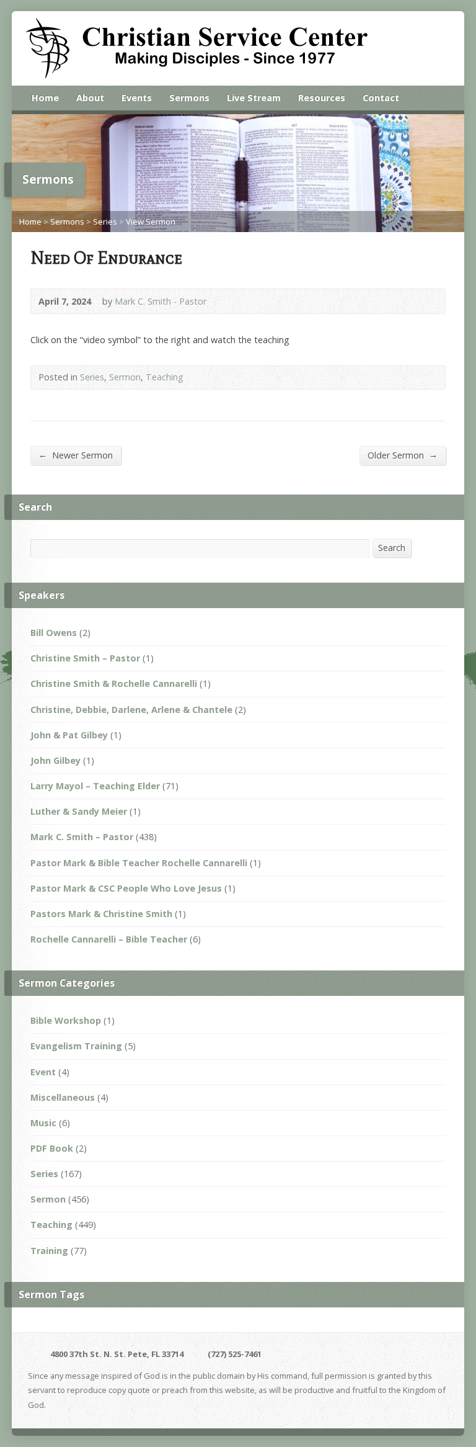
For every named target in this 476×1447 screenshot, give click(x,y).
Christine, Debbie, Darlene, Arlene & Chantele (131, 709)
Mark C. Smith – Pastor (81, 837)
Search (391, 547)
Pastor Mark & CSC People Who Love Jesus (126, 888)
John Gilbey (55, 760)
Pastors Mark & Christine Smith (101, 914)
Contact (381, 98)
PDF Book (51, 1148)
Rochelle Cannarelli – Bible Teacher (108, 939)
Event (43, 1072)
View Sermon (150, 221)
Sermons (189, 98)
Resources (321, 98)
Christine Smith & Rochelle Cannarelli (113, 683)
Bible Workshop (65, 1020)
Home (45, 98)
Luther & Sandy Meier (78, 811)
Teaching (164, 377)
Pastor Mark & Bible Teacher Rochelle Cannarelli (138, 863)
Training (49, 1251)
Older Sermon (403, 455)
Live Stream (254, 98)
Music (43, 1123)
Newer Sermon (75, 455)
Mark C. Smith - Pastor (160, 301)
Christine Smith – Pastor (85, 658)
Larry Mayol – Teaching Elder (95, 786)
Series (105, 221)
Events (136, 98)
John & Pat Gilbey (69, 735)
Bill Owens (53, 632)
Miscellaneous (62, 1097)
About (90, 98)
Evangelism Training (76, 1046)
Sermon (125, 377)
